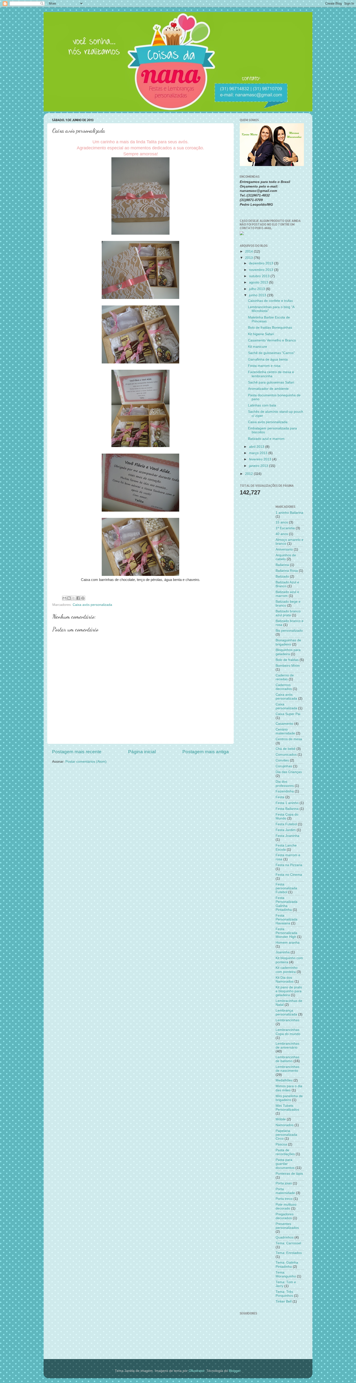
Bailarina (282, 565)
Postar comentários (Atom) (86, 761)
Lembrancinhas (287, 1020)
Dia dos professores (285, 783)
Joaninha (283, 952)
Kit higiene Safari (261, 334)
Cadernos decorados (284, 687)
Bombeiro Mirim (288, 665)
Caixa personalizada (286, 706)
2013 (249, 258)
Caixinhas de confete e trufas (270, 301)
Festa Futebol (286, 824)
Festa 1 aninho (287, 803)
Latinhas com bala (262, 405)
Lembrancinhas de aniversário (287, 1045)
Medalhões (284, 1080)
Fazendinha (285, 791)
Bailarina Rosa (287, 570)
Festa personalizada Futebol (286, 888)
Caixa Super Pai (288, 714)
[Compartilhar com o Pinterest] (82, 598)
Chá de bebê (285, 749)
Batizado (282, 576)
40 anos (282, 534)
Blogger (234, 1371)
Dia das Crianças (289, 772)
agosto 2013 (259, 282)
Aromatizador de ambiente (268, 389)
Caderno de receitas (285, 677)
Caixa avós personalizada (92, 605)
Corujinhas (284, 766)
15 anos (282, 522)
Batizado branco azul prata (288, 613)
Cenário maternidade (285, 731)
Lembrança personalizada (286, 1012)
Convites (282, 760)
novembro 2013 (261, 270)
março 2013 (258, 453)
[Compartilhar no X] (73, 598)
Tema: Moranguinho (286, 1274)
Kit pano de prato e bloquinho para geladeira (289, 991)
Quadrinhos (285, 1237)
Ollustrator (196, 1371)
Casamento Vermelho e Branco (272, 340)
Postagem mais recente (76, 751)
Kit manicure (257, 346)
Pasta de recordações (285, 1152)
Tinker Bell (284, 1301)
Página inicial (142, 751)
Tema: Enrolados (289, 1253)
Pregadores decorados (285, 1216)
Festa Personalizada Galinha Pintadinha (286, 904)
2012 (249, 474)
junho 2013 (258, 295)
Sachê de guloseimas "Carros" (271, 353)
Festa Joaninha (287, 836)
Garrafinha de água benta (268, 359)
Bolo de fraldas (287, 660)
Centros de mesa (289, 739)
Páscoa (281, 1144)
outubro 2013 (260, 276)
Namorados (285, 1125)
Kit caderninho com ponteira (287, 969)
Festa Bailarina (287, 809)
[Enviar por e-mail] (64, 598)
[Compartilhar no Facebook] (78, 598)
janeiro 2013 (259, 466)
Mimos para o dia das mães (289, 1088)
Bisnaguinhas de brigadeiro (288, 642)
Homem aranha (288, 942)
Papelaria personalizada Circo (286, 1134)
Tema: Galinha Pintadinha (287, 1264)
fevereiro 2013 (260, 459)
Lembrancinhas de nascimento (287, 1068)
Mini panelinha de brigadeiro (289, 1098)
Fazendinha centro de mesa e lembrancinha (271, 374)
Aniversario (284, 549)
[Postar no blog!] (69, 598)
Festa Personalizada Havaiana (286, 919)
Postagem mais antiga (205, 751)
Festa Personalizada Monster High (286, 933)
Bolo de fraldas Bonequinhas (270, 327)
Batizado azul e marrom (266, 439)
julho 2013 (257, 289)
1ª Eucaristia (285, 528)
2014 (249, 251)
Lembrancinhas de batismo (287, 1059)
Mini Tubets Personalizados (287, 1107)
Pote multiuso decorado (286, 1206)
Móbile (281, 1119)
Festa (280, 797)
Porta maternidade (285, 1191)
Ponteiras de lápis (289, 1173)
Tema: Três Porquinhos (284, 1293)
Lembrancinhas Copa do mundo (288, 1031)
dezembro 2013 (261, 263)
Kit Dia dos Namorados (285, 979)
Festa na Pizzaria (289, 865)
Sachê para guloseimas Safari (271, 382)
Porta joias (284, 1183)
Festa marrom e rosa (264, 366)
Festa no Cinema (289, 874)
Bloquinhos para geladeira (288, 652)
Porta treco (284, 1199)
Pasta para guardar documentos (285, 1163)
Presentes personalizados (287, 1226)
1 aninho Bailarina (289, 512)
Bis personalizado (289, 630)
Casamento (284, 723)
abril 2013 (257, 447)
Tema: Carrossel (288, 1243)
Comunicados (286, 754)
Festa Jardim (286, 830)
